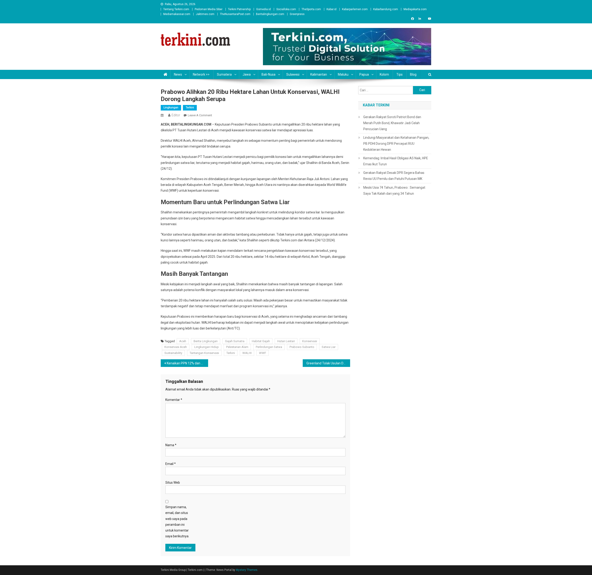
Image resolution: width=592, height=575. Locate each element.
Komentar (173, 400)
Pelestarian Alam (237, 347)
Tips (399, 74)
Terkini (190, 107)
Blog (413, 74)
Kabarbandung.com (385, 9)
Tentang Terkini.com (176, 9)
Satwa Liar (329, 347)
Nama (170, 445)
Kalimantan (318, 74)
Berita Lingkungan (206, 341)
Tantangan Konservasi (204, 353)
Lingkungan (170, 107)
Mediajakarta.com (415, 9)
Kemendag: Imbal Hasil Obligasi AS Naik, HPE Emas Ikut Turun (395, 161)
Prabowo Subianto (302, 347)
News (178, 74)
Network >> (201, 74)
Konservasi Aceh (175, 347)
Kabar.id (331, 9)
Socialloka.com (286, 9)
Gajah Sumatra (234, 341)
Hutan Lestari (286, 341)
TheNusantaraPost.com (235, 14)
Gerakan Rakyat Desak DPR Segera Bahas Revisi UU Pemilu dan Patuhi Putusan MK (393, 176)
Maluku (343, 74)
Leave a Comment (200, 115)
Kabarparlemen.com (355, 9)
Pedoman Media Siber (208, 9)
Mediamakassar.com (176, 14)
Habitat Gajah (261, 341)
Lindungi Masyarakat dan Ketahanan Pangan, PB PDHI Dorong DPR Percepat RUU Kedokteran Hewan (396, 143)
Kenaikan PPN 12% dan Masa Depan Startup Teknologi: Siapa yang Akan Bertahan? (187, 363)
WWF (262, 353)
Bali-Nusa (268, 74)
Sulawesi (292, 74)
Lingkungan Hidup (206, 347)
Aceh (182, 341)
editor (176, 115)
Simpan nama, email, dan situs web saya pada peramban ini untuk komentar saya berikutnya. (177, 521)
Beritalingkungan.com (270, 14)
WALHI (247, 353)
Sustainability (173, 353)
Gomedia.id (263, 9)
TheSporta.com (311, 9)
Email (170, 464)
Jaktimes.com (205, 14)
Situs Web (172, 482)
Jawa (247, 74)
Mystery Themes (246, 570)
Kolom (384, 74)
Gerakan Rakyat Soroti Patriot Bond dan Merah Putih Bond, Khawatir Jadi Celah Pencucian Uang (392, 123)
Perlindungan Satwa (269, 347)
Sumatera (224, 74)
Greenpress (297, 14)
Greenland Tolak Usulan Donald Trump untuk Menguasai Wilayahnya (328, 363)
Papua (364, 74)
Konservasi (309, 341)
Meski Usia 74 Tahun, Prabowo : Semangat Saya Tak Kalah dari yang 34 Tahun (394, 190)
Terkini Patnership (239, 9)
